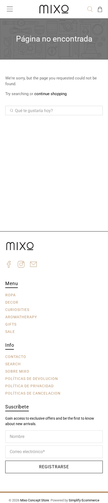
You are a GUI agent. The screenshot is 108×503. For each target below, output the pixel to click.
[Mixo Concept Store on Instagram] (21, 265)
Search (13, 364)
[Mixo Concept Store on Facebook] (8, 265)
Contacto (15, 357)
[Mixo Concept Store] (54, 9)
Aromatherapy (21, 317)
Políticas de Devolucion (31, 379)
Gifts (11, 324)
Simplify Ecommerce (84, 500)
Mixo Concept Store (34, 500)
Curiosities (17, 310)
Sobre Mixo (17, 371)
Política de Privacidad (29, 386)
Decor (11, 302)
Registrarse (54, 466)
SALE (10, 331)
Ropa (10, 295)
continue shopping (50, 93)
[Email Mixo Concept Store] (33, 265)
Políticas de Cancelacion (33, 393)
